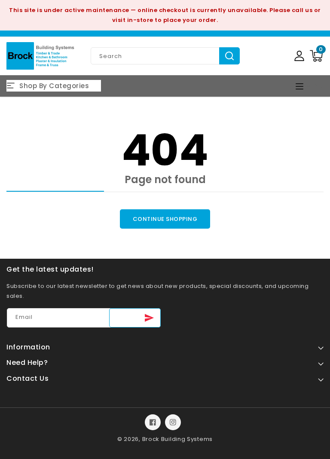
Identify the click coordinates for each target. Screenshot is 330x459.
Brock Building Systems (177, 439)
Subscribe (135, 317)
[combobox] (165, 55)
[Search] (229, 55)
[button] (316, 55)
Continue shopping (165, 219)
